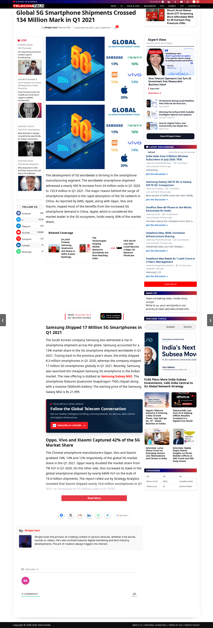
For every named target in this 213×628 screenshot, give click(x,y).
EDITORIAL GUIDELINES (155, 625)
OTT (182, 6)
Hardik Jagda (25, 44)
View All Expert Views (170, 136)
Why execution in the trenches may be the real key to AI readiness (29, 170)
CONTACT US (194, 6)
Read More (94, 498)
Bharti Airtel (152, 481)
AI (121, 6)
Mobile (172, 6)
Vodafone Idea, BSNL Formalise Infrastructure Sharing (165, 234)
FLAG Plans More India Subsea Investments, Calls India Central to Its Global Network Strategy (168, 383)
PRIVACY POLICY (192, 625)
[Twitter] (71, 515)
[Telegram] (107, 515)
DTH (162, 6)
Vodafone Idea (186, 481)
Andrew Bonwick (27, 79)
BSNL (165, 481)
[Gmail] (80, 515)
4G (180, 476)
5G (164, 476)
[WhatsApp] (98, 515)
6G (148, 476)
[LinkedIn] (89, 515)
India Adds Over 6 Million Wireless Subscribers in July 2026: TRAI (167, 158)
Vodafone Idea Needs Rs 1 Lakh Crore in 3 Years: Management (170, 260)
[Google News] (122, 515)
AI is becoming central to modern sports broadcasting (29, 54)
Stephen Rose (25, 160)
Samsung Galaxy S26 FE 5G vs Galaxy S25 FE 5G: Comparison (168, 183)
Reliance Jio (152, 486)
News (113, 6)
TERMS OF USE (175, 625)
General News (185, 486)
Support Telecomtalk (26, 1)
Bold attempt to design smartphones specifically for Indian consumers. (29, 136)
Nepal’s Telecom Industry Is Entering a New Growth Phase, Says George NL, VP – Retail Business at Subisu (156, 417)
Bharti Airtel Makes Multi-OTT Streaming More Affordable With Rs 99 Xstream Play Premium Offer (180, 17)
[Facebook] (61, 515)
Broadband (150, 6)
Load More (170, 284)
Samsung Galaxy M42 (116, 376)
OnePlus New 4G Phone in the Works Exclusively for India (168, 209)
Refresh (151, 152)
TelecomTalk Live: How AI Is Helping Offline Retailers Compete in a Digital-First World (183, 415)
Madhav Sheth (26, 126)
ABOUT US (137, 625)
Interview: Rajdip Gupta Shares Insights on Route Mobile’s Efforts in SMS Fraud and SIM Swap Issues (183, 454)
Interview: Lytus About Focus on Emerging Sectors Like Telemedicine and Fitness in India (156, 453)
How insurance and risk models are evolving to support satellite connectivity (29, 96)
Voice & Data (133, 6)
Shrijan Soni (50, 27)
